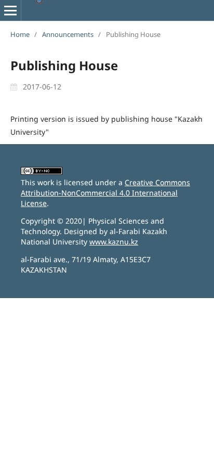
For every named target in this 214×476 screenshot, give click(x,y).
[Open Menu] (10, 10)
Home (20, 34)
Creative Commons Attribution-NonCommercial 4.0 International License (105, 192)
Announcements (67, 34)
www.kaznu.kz (113, 242)
